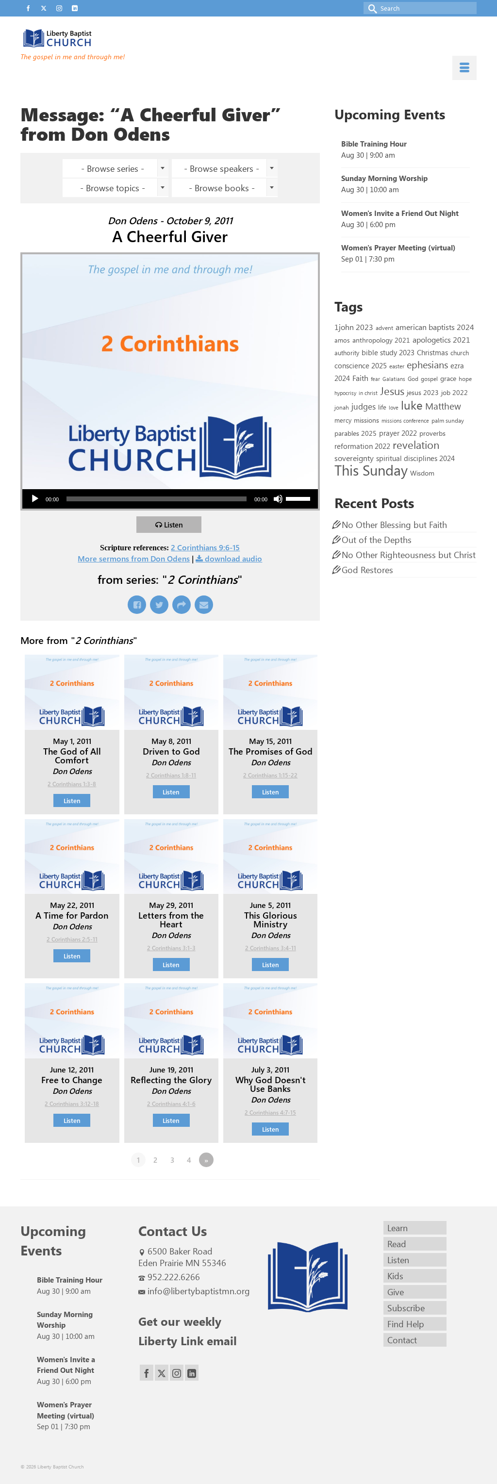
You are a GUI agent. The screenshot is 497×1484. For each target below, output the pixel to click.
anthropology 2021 (381, 340)
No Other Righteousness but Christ (409, 555)
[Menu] (464, 68)
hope (465, 378)
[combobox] (115, 168)
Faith (360, 378)
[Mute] (278, 499)
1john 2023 (353, 327)
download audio (233, 558)
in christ (368, 392)
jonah (341, 407)
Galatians (393, 378)
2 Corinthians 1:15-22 (270, 775)
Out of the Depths (377, 539)
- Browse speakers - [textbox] (221, 168)
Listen (173, 524)
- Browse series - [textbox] (112, 168)
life (382, 407)
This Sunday (371, 469)
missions (366, 419)
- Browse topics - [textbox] (112, 188)
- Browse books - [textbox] (222, 188)
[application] (170, 499)
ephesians (427, 364)
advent (384, 327)
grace (448, 378)
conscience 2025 (360, 365)
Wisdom (422, 472)
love (393, 407)
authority (346, 352)
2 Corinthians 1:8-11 (171, 775)
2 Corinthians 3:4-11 (270, 948)
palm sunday (447, 420)
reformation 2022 (362, 446)
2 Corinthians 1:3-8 (72, 784)
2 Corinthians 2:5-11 (72, 939)
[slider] (299, 498)
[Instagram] (176, 1373)
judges (363, 406)
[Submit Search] (371, 8)
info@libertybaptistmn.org (199, 1291)
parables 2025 (355, 433)
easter (396, 366)
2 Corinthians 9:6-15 (205, 547)
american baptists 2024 (435, 327)
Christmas (432, 352)
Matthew (443, 405)
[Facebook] (146, 1373)
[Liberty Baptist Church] (91, 38)
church (459, 352)
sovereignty (354, 457)
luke (412, 404)
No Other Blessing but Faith (394, 524)
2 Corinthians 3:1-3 (171, 948)
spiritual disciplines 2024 (415, 458)
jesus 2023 (423, 392)
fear (375, 378)
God (413, 378)
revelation (416, 444)
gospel (429, 378)
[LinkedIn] (192, 1373)
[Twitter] (161, 1373)
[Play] (35, 499)
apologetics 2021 (441, 339)
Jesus (392, 390)
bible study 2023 (388, 352)
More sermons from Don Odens (134, 558)
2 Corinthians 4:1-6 (171, 1103)
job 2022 (454, 392)
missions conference (405, 420)
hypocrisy (345, 392)
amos (342, 340)
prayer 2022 (398, 433)
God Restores (367, 570)
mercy (342, 420)
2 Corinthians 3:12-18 (72, 1103)
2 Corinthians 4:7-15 (270, 1112)
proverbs (432, 433)
